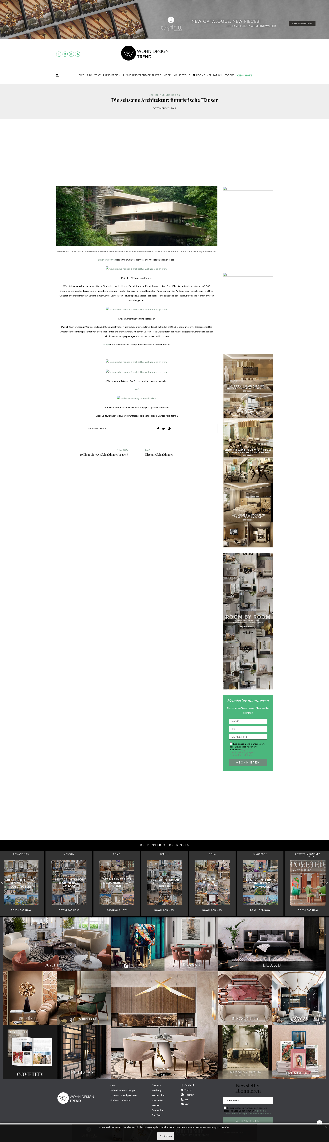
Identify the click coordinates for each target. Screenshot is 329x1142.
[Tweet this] (163, 428)
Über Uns (156, 1085)
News (80, 75)
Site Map (156, 1115)
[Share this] (157, 428)
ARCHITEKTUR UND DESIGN (104, 75)
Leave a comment (96, 428)
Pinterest (189, 1094)
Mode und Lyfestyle (120, 1100)
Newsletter (157, 1100)
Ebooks (229, 75)
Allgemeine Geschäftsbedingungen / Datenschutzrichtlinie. (242, 752)
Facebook (189, 1085)
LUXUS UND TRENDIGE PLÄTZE (142, 75)
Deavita (137, 389)
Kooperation (158, 1095)
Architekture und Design (122, 1090)
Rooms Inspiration (209, 75)
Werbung (156, 1090)
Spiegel (106, 344)
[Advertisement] (164, 155)
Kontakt (156, 1105)
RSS (186, 1099)
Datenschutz (158, 1110)
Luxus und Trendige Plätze (123, 1095)
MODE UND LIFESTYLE (177, 75)
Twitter (188, 1090)
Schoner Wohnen (107, 259)
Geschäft (244, 75)
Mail (187, 1104)
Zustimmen (165, 1136)
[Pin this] (169, 428)
